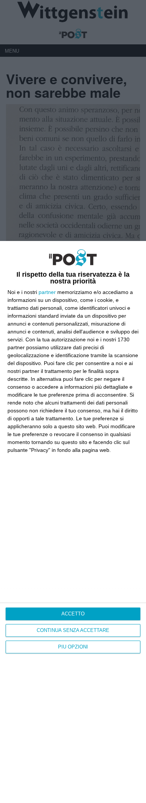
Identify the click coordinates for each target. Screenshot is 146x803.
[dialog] (73, 522)
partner (47, 292)
